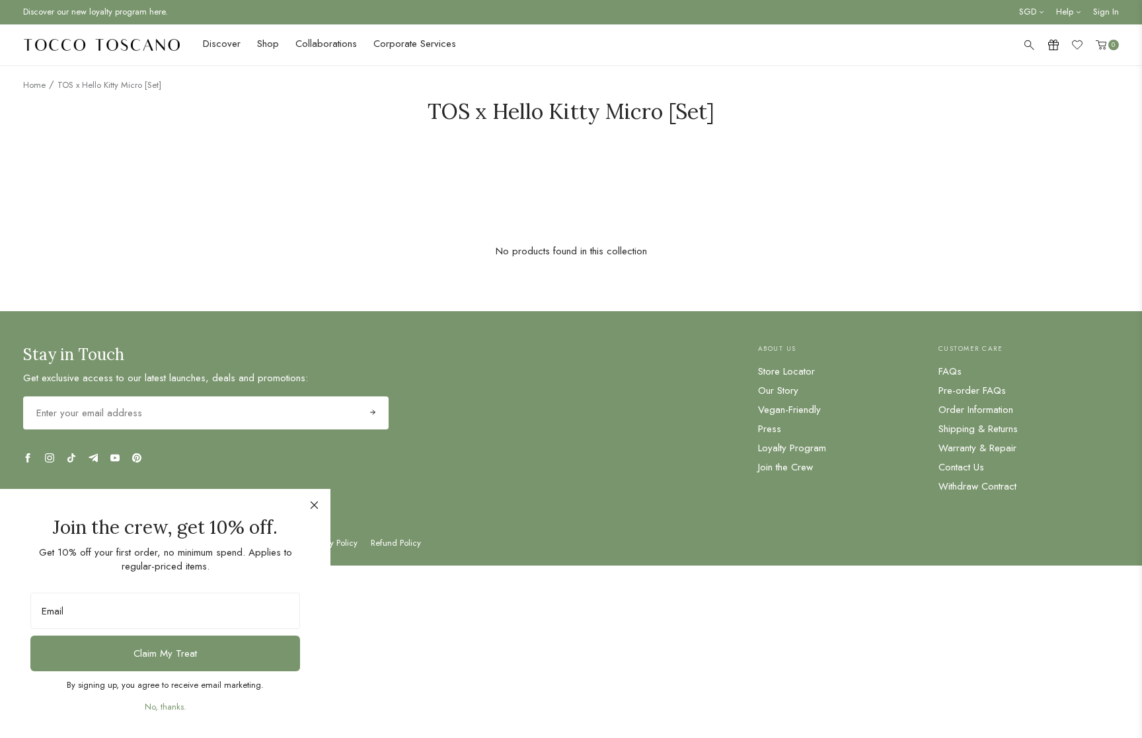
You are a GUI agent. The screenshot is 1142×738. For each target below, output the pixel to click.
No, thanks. (165, 706)
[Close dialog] (314, 505)
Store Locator (786, 371)
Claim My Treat (165, 653)
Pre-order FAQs (972, 390)
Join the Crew (785, 467)
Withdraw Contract (977, 486)
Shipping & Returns (978, 429)
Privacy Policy (333, 543)
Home (34, 85)
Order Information (975, 409)
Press (769, 429)
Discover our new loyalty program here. (95, 11)
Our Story (778, 390)
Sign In (1106, 11)
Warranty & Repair (977, 448)
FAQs (950, 371)
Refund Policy (396, 543)
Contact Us (961, 467)
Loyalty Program (792, 448)
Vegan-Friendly (789, 409)
